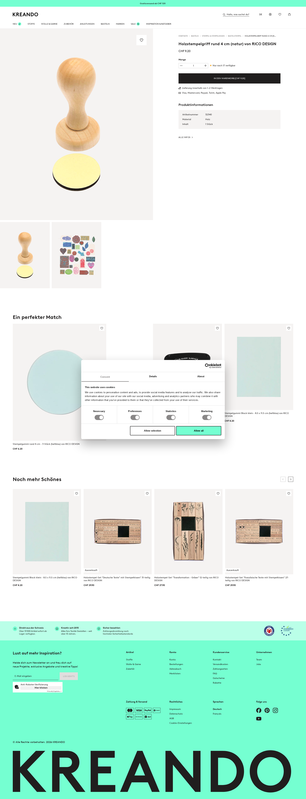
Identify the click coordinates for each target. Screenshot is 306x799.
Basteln (105, 24)
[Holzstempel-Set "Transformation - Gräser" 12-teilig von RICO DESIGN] (188, 531)
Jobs (258, 664)
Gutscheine (219, 678)
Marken (120, 24)
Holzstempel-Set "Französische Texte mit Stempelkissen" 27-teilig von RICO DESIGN (257, 579)
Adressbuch (175, 669)
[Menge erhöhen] (205, 65)
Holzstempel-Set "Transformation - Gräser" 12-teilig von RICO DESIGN (186, 579)
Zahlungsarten (220, 669)
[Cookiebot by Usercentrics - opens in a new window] (207, 365)
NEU (15, 24)
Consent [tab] (105, 376)
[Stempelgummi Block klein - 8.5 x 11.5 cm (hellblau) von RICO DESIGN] (258, 367)
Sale (133, 24)
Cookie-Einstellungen (180, 723)
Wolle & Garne (49, 24)
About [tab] (200, 376)
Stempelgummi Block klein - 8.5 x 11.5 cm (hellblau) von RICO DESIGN (256, 414)
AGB (171, 718)
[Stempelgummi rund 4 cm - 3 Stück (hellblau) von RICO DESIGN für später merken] (101, 328)
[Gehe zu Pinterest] (267, 710)
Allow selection (152, 430)
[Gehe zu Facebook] (258, 710)
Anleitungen (87, 24)
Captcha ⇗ (54, 691)
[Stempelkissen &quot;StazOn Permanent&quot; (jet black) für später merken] (217, 328)
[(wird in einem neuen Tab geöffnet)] (269, 631)
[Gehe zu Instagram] (275, 710)
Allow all (199, 430)
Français (217, 713)
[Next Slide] (290, 479)
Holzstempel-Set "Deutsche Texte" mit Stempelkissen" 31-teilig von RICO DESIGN (117, 579)
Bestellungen (176, 664)
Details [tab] (153, 376)
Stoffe (31, 24)
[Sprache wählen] (261, 14)
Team (259, 659)
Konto (172, 659)
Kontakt (217, 659)
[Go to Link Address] (153, 3)
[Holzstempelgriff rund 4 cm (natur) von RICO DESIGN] (25, 255)
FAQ (215, 673)
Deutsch (217, 709)
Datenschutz (176, 713)
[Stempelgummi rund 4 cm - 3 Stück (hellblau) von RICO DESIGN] (59, 382)
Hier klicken (41, 687)
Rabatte (217, 682)
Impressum (175, 709)
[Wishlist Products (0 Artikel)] (280, 14)
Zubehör (69, 24)
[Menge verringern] (181, 65)
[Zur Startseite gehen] (25, 14)
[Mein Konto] (270, 14)
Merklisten (174, 673)
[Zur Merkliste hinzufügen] (141, 40)
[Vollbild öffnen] (76, 124)
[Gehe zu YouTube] (258, 718)
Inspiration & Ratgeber (158, 24)
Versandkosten (220, 664)
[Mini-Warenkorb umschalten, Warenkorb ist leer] (289, 14)
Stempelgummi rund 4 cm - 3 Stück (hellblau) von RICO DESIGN (46, 444)
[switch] (135, 417)
